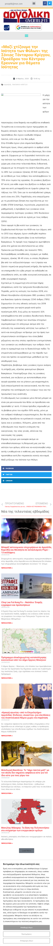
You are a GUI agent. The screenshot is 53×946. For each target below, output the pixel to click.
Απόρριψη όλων (26, 941)
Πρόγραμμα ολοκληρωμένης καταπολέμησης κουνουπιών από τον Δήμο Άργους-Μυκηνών (23, 658)
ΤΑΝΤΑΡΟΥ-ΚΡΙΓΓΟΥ (20, 85)
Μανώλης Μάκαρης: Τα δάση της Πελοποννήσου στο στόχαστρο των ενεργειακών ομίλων (25, 829)
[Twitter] (50, 3)
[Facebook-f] (45, 3)
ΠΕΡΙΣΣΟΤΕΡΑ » (7, 568)
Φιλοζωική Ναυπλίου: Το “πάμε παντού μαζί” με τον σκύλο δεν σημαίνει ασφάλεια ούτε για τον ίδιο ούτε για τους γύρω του (25, 773)
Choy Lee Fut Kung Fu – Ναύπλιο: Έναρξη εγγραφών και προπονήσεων (21, 603)
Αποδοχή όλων (26, 927)
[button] (34, 3)
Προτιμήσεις (26, 934)
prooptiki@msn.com (14, 4)
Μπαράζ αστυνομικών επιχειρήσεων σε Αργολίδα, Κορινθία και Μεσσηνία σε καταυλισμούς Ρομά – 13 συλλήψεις (26, 550)
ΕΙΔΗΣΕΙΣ (7, 85)
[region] (26, 903)
